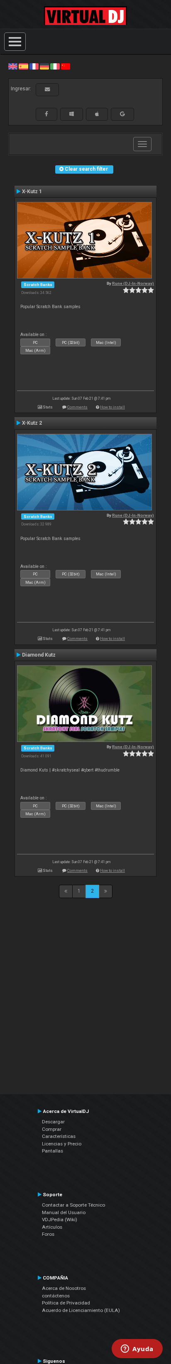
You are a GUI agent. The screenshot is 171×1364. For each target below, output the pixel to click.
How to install (112, 407)
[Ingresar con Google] (122, 114)
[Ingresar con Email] (47, 89)
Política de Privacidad (66, 1303)
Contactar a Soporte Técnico (73, 1205)
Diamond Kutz (39, 655)
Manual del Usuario (64, 1212)
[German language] (44, 66)
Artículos (52, 1227)
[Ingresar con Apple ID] (97, 114)
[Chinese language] (65, 66)
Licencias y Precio (61, 1144)
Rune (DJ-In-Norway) (133, 283)
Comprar (51, 1129)
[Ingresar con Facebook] (46, 114)
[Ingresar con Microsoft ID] (71, 114)
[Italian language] (54, 66)
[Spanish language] (23, 66)
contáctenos (56, 1296)
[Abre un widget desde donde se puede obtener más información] (137, 1349)
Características (59, 1136)
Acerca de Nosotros (64, 1288)
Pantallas (52, 1151)
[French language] (34, 66)
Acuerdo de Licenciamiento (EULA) (81, 1310)
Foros (48, 1234)
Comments (77, 407)
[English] (12, 66)
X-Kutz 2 (32, 423)
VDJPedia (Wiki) (59, 1219)
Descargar (53, 1122)
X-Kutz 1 (32, 191)
